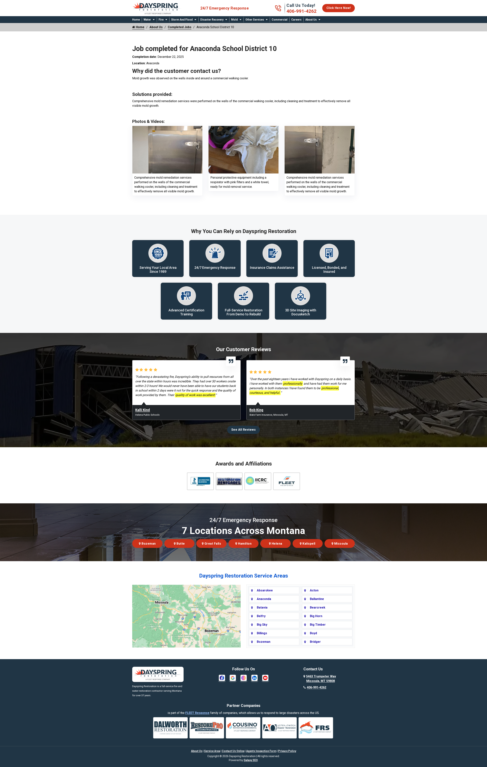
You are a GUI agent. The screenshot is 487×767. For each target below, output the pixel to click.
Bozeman (148, 543)
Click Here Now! (338, 8)
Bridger (315, 642)
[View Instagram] (243, 677)
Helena (276, 543)
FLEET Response (197, 713)
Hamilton (244, 543)
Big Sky (262, 624)
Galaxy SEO (251, 760)
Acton (314, 590)
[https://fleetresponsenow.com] (158, 12)
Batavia (262, 607)
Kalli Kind (142, 410)
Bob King (256, 410)
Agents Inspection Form (261, 751)
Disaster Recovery (212, 19)
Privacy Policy (287, 751)
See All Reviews (243, 429)
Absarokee (265, 590)
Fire (161, 19)
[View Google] (232, 677)
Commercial (279, 19)
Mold (234, 19)
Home (136, 19)
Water (147, 19)
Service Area (212, 751)
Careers (296, 19)
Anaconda (264, 599)
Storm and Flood (182, 19)
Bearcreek (317, 607)
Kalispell (308, 543)
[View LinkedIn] (254, 677)
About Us (311, 19)
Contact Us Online (233, 751)
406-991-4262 (301, 11)
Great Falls (212, 543)
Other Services (254, 19)
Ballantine (317, 599)
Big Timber (318, 624)
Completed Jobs (179, 27)
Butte (180, 543)
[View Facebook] (222, 677)
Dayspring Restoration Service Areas (243, 576)
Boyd (313, 633)
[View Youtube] (265, 677)
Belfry (261, 616)
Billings (262, 633)
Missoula (340, 543)
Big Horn (316, 616)
